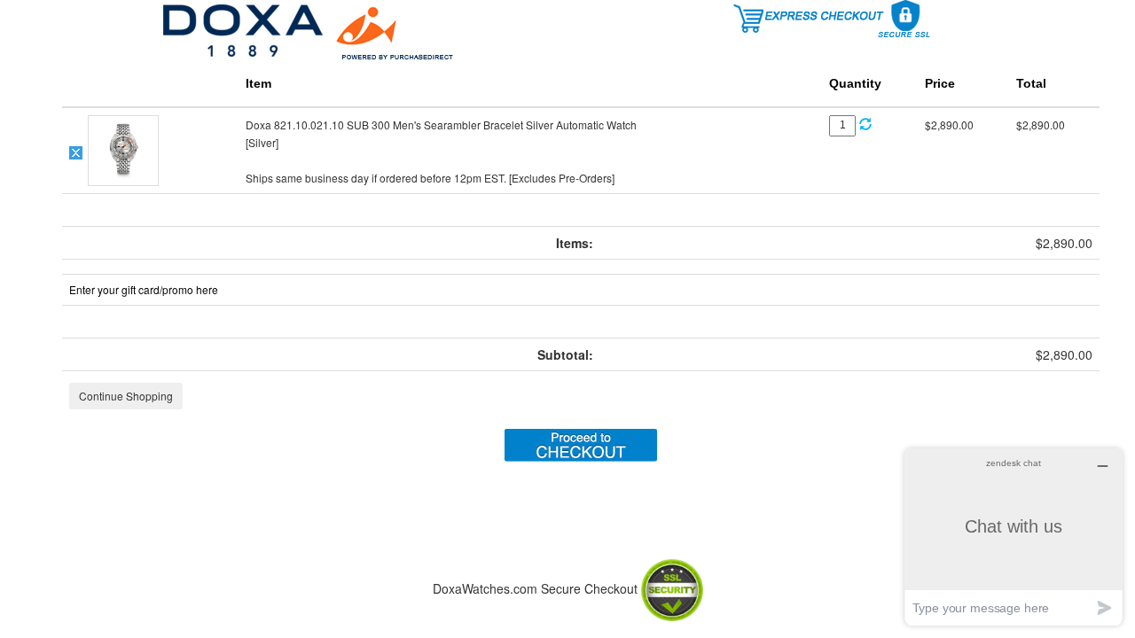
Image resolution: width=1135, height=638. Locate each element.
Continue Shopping (126, 395)
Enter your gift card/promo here (143, 289)
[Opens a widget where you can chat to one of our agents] (1013, 536)
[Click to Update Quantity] (865, 124)
